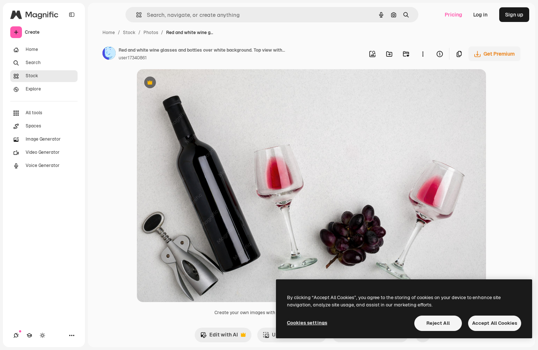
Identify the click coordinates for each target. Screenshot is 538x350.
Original (183, 83)
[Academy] (29, 335)
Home (108, 33)
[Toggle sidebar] (72, 15)
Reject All (438, 323)
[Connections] (16, 335)
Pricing (453, 14)
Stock (129, 33)
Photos (150, 33)
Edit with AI (219, 336)
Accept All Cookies (494, 323)
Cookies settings (307, 323)
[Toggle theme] (42, 335)
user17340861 (133, 58)
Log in (480, 14)
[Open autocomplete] (136, 15)
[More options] (422, 53)
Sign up (514, 14)
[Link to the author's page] (109, 54)
